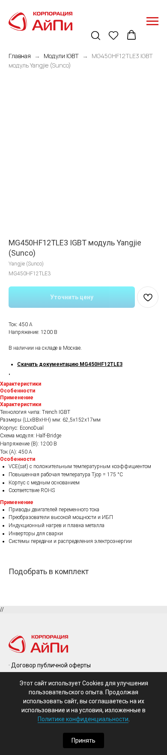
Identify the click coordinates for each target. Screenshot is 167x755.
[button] (96, 36)
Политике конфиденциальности (83, 719)
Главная (20, 56)
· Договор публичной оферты (50, 665)
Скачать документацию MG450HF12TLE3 (69, 364)
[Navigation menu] (152, 21)
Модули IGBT (61, 56)
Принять (83, 740)
